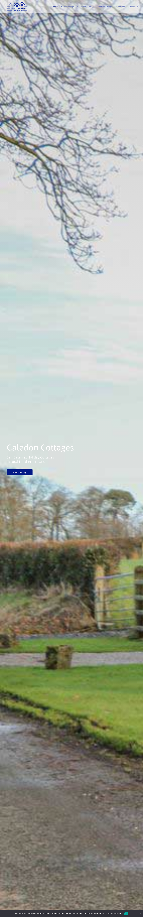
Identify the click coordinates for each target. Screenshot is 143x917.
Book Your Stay (19, 472)
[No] (140, 914)
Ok (126, 913)
